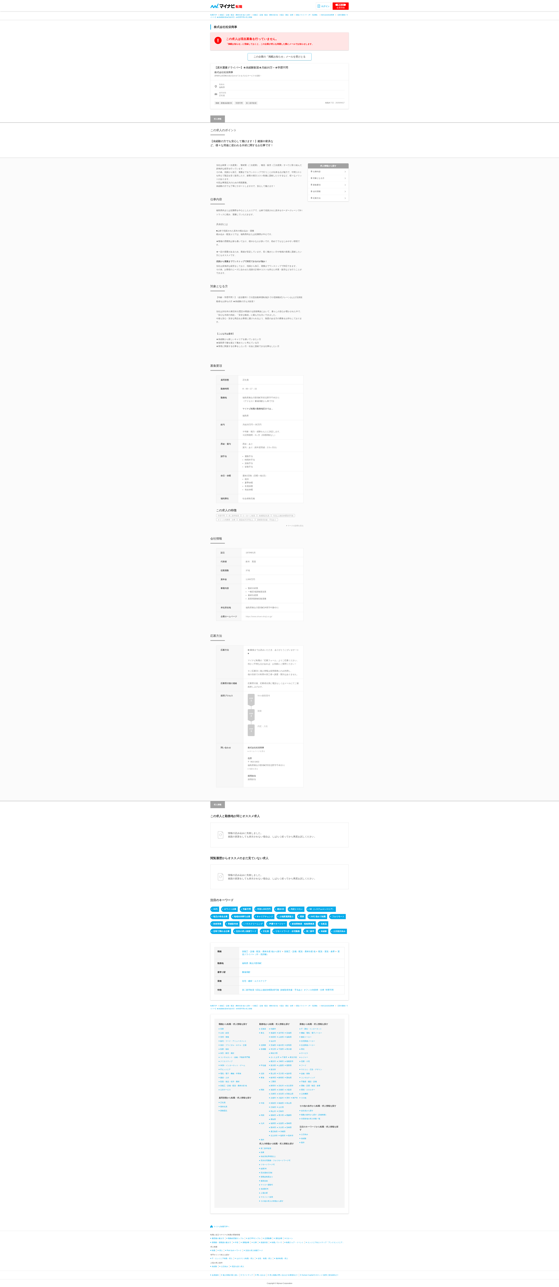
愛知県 (289, 1078)
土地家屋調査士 (286, 916)
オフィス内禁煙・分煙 (314, 990)
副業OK (264, 1169)
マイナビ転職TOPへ (221, 1227)
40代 (215, 909)
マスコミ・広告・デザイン (311, 1069)
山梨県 (281, 1065)
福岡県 (273, 1123)
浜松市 (281, 1086)
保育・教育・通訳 (227, 1053)
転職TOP (213, 15)
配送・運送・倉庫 (287, 15)
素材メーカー (306, 1037)
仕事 (255, 1242)
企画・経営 (224, 1033)
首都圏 (263, 1049)
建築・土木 (224, 1078)
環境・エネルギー (308, 1090)
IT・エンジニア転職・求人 (222, 1258)
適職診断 (245, 1242)
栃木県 (281, 1045)
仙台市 (273, 1041)
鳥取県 (273, 1103)
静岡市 (273, 1086)
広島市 (281, 1111)
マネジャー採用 (267, 1197)
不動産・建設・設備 (309, 1082)
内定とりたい (297, 909)
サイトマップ (247, 1275)
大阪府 (289, 1090)
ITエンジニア (225, 1069)
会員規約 (215, 1275)
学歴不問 (329, 990)
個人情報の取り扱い (230, 1275)
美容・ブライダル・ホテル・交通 (233, 1045)
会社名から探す (307, 1111)
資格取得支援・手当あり (291, 990)
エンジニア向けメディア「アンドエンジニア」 (325, 1242)
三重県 (273, 1082)
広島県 (273, 1107)
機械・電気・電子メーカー (311, 1033)
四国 (262, 1115)
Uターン (289, 1238)
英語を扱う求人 (238, 1266)
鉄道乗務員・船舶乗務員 (303, 924)
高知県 (273, 1119)
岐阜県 (273, 1078)
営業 (222, 1029)
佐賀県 (281, 1123)
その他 (303, 1098)
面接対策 (264, 1242)
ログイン (325, 6)
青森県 (273, 1033)
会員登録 (341, 6)
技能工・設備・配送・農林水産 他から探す (235, 15)
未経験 (324, 931)
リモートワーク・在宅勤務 (287, 931)
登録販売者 (233, 924)
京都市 (273, 1098)
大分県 (281, 1127)
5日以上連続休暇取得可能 (267, 990)
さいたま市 (275, 1057)
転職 (213, 1250)
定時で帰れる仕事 (221, 931)
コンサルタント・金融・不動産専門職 (235, 1057)
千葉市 (284, 1057)
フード (303, 1065)
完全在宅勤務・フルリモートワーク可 (275, 1160)
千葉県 (281, 1049)
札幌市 (273, 1029)
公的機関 (304, 1094)
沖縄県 (282, 1131)
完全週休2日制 (266, 1173)
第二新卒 (310, 931)
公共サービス (225, 1090)
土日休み (304, 1134)
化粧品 (324, 924)
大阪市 (281, 1098)
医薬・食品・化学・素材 (229, 1082)
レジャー (304, 1057)
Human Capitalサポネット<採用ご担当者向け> (320, 1275)
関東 (302, 916)
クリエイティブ (226, 1061)
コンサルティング (308, 1078)
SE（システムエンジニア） (321, 909)
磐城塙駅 (246, 972)
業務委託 (223, 1111)
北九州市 (274, 1136)
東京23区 (293, 1057)
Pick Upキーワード (234, 1250)
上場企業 (264, 1193)
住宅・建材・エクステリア (254, 981)
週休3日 (280, 909)
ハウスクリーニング (253, 924)
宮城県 (289, 1033)
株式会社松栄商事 (327, 15)
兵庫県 (273, 1094)
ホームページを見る (257, 751)
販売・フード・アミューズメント (233, 1041)
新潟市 (273, 1069)
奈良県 (281, 1094)
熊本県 (273, 1127)
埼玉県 (273, 1049)
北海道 (263, 1029)
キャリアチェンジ (265, 916)
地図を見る (253, 769)
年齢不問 (247, 909)
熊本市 (290, 1136)
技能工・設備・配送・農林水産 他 (265, 15)
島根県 (281, 1103)
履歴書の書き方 (218, 1238)
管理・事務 (224, 1037)
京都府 (281, 1090)
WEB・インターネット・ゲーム (232, 1065)
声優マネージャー (277, 924)
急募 (262, 1152)
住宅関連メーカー (308, 1041)
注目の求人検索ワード (246, 931)
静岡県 (281, 1078)
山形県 (281, 1037)
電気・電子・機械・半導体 (230, 1074)
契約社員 (223, 1107)
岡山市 (273, 1111)
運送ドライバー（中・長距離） (307, 15)
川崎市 (281, 1061)
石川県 (281, 1074)
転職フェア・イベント (295, 1242)
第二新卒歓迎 (248, 990)
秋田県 (273, 1037)
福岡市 (282, 1136)
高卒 (303, 1143)
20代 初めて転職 (318, 916)
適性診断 (278, 1238)
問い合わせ (261, 1275)
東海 (262, 1078)
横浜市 (273, 1061)
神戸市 (295, 1098)
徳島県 (273, 1115)
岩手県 (281, 1033)
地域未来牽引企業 (242, 916)
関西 (262, 1090)
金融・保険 (305, 1074)
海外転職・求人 (282, 1258)
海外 (262, 1140)
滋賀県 (273, 1090)
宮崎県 (289, 1127)
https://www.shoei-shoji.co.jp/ (259, 616)
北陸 (262, 1074)
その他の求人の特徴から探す (272, 1201)
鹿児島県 (274, 1131)
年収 (236, 1242)
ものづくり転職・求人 (245, 1258)
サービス (304, 1053)
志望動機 (268, 1238)
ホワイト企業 (230, 909)
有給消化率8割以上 (268, 1156)
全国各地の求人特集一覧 (310, 1119)
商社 (303, 1049)
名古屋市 (289, 1086)
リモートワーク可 (268, 1165)
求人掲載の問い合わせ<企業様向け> (283, 1275)
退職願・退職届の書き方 (221, 1242)
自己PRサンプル (254, 1238)
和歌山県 (289, 1094)
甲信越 (263, 1065)
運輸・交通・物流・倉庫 (310, 1086)
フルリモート (338, 916)
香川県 (281, 1115)
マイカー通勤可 (267, 1185)
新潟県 (273, 1065)
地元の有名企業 (220, 916)
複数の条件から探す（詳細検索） (314, 1115)
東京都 (289, 1049)
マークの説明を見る (296, 526)
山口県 (281, 1107)
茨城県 (273, 1045)
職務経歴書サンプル (236, 1238)
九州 (262, 1123)
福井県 (289, 1074)
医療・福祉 (224, 1049)
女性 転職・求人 (265, 1258)
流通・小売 (305, 1061)
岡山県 (289, 1103)
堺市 (288, 1098)
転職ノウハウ (277, 1242)
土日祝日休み (339, 931)
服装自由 (264, 1181)
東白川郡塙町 (255, 963)
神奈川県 (274, 1053)
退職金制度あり (267, 1177)
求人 (221, 1250)
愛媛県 (289, 1115)
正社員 (266, 931)
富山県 (273, 1074)
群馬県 (289, 1045)
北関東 (263, 1045)
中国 (262, 1103)
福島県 (245, 963)
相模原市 (289, 1061)
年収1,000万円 (264, 909)
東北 (262, 1033)
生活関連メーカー (308, 1045)
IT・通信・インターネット (311, 1029)
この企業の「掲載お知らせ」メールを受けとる (280, 56)
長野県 (289, 1065)
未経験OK (264, 1189)
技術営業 (217, 924)
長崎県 (289, 1123)
